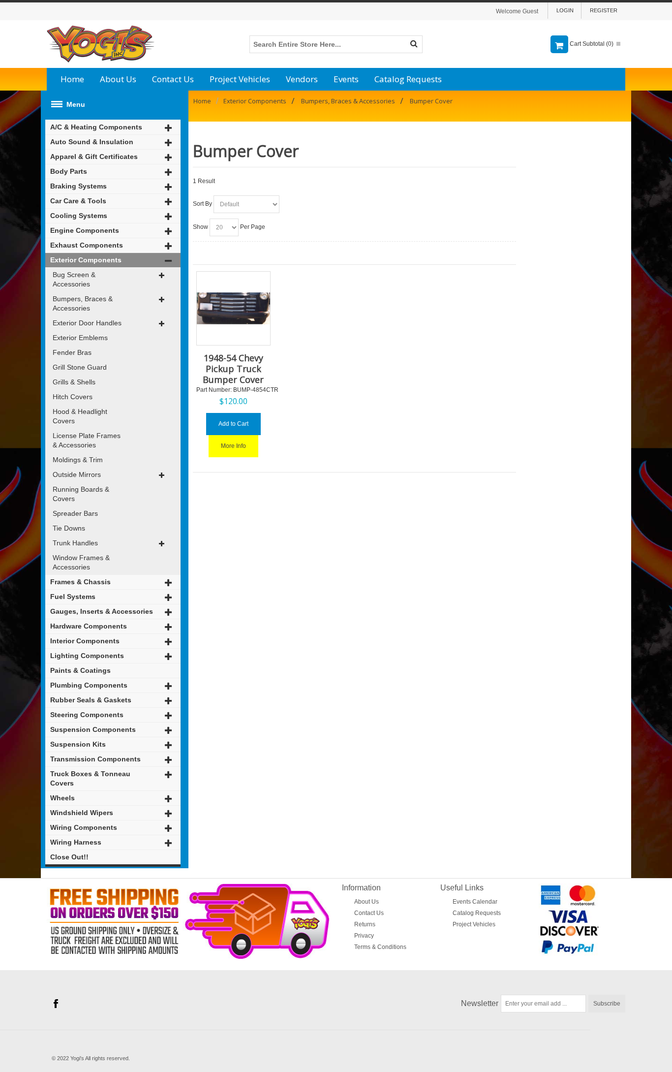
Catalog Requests (408, 79)
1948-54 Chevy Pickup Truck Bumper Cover (233, 368)
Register (603, 10)
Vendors (302, 79)
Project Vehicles (240, 79)
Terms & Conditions (380, 947)
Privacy (364, 935)
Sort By (202, 203)
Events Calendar (475, 901)
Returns (364, 924)
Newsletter (479, 1003)
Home (72, 79)
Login (565, 10)
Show (200, 226)
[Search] (414, 44)
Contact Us (173, 79)
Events (346, 79)
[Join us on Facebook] (55, 1003)
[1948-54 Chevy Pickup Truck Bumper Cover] (233, 308)
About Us (118, 79)
